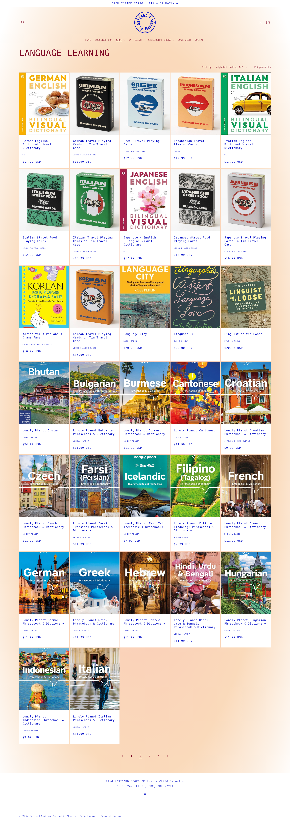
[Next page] (167, 756)
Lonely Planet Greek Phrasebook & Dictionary (94, 621)
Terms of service (111, 816)
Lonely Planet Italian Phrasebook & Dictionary (94, 718)
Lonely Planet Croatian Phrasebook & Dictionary (245, 432)
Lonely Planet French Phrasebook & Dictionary (245, 525)
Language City (135, 334)
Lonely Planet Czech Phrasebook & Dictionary (43, 525)
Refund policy (88, 816)
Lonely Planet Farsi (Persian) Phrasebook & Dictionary (93, 527)
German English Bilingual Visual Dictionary (36, 144)
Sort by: (207, 67)
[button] (23, 22)
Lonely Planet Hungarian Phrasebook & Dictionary (245, 621)
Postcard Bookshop (41, 816)
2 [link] (140, 755)
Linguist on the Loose (243, 334)
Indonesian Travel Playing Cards (189, 142)
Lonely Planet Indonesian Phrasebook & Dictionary (43, 720)
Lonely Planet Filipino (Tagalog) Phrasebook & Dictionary (194, 527)
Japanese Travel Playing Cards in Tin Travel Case (245, 241)
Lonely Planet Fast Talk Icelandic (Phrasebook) (144, 525)
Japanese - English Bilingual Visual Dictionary (140, 241)
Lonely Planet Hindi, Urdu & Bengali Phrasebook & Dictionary (194, 623)
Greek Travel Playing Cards (142, 142)
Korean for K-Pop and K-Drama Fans (43, 335)
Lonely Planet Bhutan (40, 430)
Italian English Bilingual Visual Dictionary (238, 144)
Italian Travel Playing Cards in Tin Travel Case (93, 241)
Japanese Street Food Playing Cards (192, 239)
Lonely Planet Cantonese (194, 430)
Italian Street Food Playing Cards (39, 239)
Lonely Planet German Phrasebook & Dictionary (43, 621)
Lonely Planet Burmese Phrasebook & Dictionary (144, 432)
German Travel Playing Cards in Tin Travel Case (92, 144)
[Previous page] (122, 756)
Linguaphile (184, 334)
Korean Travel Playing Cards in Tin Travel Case (92, 337)
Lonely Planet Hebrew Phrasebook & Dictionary (144, 621)
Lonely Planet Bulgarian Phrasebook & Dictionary (94, 432)
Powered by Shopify (64, 816)
